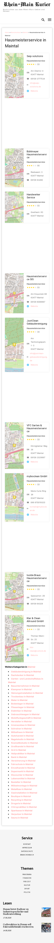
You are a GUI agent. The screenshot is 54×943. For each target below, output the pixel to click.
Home (7, 32)
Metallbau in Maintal (21, 789)
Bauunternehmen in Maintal (25, 686)
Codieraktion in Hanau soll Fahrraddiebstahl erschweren (18, 925)
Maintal (25, 32)
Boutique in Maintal (21, 796)
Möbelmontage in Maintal (24, 785)
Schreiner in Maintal (21, 728)
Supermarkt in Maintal (22, 771)
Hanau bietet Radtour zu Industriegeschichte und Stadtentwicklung (15, 912)
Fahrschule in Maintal (22, 764)
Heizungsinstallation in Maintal (27, 693)
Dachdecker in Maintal (22, 675)
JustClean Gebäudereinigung (37, 322)
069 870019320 (38, 502)
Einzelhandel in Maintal (23, 767)
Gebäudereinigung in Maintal (26, 671)
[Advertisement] (27, 123)
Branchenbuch (16, 32)
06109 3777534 (38, 79)
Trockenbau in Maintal (22, 696)
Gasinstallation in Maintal (24, 792)
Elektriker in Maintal (21, 710)
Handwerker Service (33, 196)
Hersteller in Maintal (21, 721)
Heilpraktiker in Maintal (23, 753)
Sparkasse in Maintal (21, 810)
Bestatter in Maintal (21, 782)
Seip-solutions (35, 56)
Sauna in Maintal (19, 817)
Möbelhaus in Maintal (22, 732)
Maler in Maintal (19, 700)
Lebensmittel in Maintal (23, 778)
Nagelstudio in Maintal (22, 739)
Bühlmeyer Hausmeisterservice (37, 154)
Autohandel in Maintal (22, 735)
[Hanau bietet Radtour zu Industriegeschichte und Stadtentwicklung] (46, 912)
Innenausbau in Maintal (23, 725)
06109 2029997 (38, 457)
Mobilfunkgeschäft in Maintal (26, 718)
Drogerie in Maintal (21, 803)
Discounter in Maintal (22, 775)
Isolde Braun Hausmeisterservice (37, 578)
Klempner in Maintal (21, 689)
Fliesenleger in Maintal (22, 707)
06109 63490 (37, 180)
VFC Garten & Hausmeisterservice (37, 428)
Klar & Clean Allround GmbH (35, 620)
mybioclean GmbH (37, 476)
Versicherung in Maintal (23, 760)
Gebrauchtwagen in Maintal (25, 714)
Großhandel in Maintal (22, 746)
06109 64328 (37, 604)
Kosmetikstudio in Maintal (24, 743)
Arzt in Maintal (18, 750)
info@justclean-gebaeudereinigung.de (38, 357)
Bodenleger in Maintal (22, 703)
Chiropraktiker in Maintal (24, 807)
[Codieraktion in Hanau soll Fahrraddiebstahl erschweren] (46, 927)
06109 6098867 (38, 302)
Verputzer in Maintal (21, 814)
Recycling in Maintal (21, 800)
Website (34, 91)
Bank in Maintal (19, 757)
